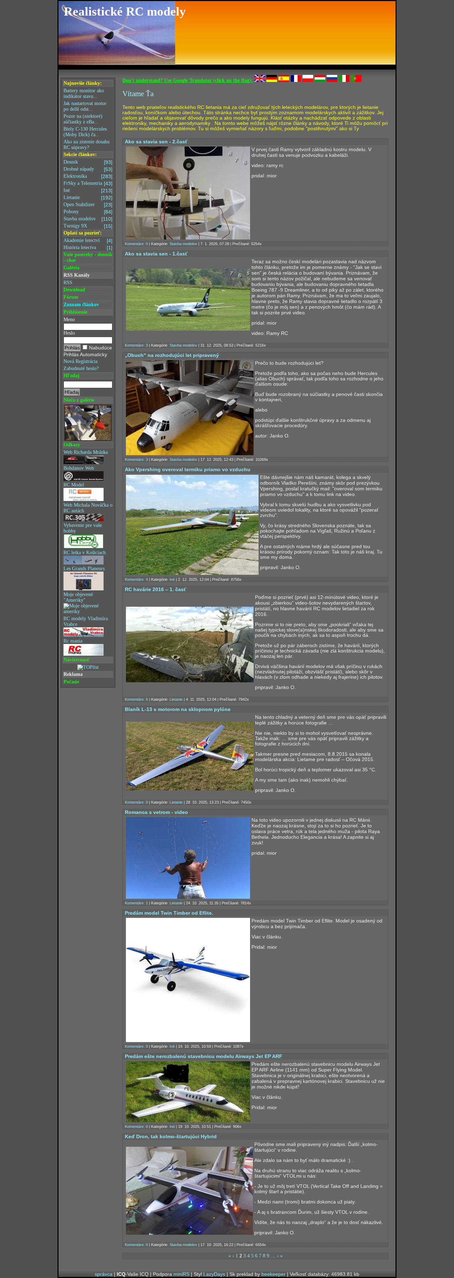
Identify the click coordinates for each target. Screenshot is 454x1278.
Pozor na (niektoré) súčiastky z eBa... (83, 119)
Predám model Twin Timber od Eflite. (169, 913)
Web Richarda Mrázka (85, 452)
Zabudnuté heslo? (81, 368)
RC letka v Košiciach (84, 552)
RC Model (73, 484)
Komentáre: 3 (136, 345)
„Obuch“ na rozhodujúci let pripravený (172, 355)
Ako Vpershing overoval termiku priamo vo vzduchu (187, 469)
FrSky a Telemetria (87, 183)
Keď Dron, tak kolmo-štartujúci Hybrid (171, 1136)
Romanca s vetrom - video (156, 812)
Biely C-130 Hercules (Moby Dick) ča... (85, 131)
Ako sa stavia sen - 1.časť (156, 254)
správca (103, 1274)
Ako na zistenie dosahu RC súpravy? (86, 144)
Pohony (87, 212)
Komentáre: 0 (136, 244)
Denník (87, 162)
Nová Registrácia (80, 361)
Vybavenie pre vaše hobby (82, 528)
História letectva (87, 247)
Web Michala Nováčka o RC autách (87, 507)
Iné (87, 190)
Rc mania (72, 641)
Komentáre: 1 (136, 903)
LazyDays (214, 1274)
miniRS (181, 1274)
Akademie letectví (87, 240)
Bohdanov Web (78, 468)
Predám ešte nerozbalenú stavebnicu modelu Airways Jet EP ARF (203, 1056)
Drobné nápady (87, 169)
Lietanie (87, 197)
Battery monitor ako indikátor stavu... (83, 93)
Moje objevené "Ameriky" (78, 597)
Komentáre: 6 (136, 699)
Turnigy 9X (87, 226)
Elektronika (87, 176)
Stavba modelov (87, 219)
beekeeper (273, 1274)
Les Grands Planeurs (84, 568)
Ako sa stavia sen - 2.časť (156, 141)
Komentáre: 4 (136, 579)
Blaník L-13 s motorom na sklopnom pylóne (178, 709)
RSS (67, 282)
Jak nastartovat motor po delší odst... (84, 106)
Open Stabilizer (87, 205)
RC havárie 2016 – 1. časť (155, 589)
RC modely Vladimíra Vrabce (85, 621)
